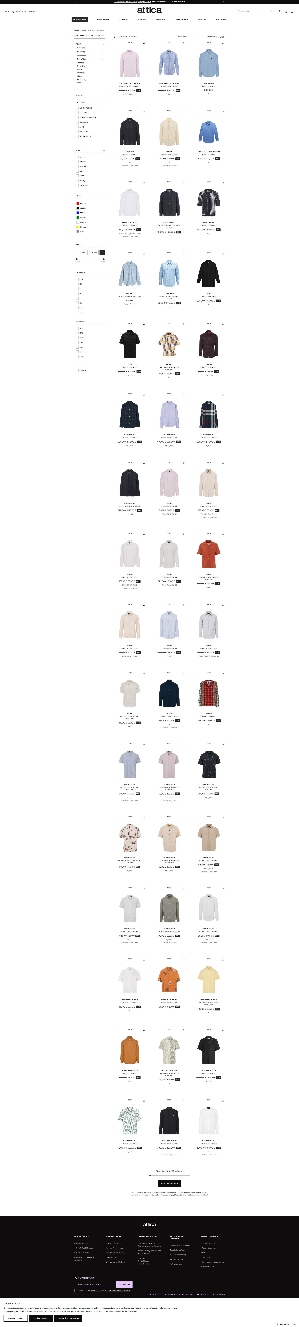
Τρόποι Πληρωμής (114, 1243)
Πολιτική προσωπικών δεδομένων (118, 1290)
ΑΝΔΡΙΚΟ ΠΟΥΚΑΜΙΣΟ (169, 86)
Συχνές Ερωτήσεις (178, 1250)
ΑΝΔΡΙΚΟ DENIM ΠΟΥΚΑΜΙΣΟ (130, 297)
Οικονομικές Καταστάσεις (212, 1262)
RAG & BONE (208, 223)
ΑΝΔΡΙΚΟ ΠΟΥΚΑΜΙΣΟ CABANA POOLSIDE (130, 862)
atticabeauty (186, 1294)
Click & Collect (112, 1257)
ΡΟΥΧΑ (92, 30)
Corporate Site (207, 1267)
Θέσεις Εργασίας (208, 1248)
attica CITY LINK (81, 1243)
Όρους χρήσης (96, 1290)
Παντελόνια (81, 59)
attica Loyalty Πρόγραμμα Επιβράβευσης (149, 1252)
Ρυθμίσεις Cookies (14, 1318)
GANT (169, 152)
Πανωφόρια (81, 48)
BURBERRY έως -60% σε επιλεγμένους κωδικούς (132, 2)
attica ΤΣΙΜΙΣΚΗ (81, 1253)
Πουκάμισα (81, 55)
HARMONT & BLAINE (169, 83)
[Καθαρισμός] (267, 11)
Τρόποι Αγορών (177, 1264)
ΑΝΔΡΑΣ (84, 30)
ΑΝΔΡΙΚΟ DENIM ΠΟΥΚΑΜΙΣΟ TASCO (169, 298)
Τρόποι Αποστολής (114, 1248)
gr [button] (6, 11)
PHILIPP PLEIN (208, 1070)
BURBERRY (129, 435)
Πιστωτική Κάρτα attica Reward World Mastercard (149, 1244)
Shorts (79, 83)
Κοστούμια (81, 73)
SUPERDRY (129, 785)
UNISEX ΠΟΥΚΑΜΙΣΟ (208, 297)
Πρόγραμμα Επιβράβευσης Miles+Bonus (144, 1261)
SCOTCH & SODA (129, 1000)
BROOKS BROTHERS (130, 83)
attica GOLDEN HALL (83, 1248)
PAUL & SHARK (129, 223)
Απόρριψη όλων (41, 1318)
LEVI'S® (129, 294)
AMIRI (209, 713)
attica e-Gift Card (117, 1262)
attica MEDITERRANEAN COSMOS (84, 1258)
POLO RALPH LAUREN (209, 152)
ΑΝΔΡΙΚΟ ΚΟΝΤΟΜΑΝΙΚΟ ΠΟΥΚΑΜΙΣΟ (169, 368)
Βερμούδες (81, 79)
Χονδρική (205, 1257)
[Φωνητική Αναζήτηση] (271, 11)
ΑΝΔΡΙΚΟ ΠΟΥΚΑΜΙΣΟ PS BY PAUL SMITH (169, 227)
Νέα (203, 1253)
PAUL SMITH (169, 223)
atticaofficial (174, 1294)
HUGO (169, 364)
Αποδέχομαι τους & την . (104, 1290)
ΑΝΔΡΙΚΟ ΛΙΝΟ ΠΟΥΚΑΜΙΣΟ (129, 86)
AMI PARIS (208, 83)
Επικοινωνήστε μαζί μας (180, 1245)
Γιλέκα (79, 76)
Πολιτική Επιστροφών (115, 1253)
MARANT (169, 294)
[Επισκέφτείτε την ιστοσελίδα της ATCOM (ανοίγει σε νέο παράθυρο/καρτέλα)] (285, 1324)
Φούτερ (80, 69)
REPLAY (130, 152)
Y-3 (209, 294)
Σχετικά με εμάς (208, 1243)
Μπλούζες (81, 52)
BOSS (169, 503)
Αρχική (76, 30)
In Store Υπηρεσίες (178, 1255)
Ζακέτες (80, 62)
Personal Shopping (178, 1259)
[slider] (77, 259)
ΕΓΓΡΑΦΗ (123, 1284)
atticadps (157, 1294)
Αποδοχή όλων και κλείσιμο (68, 1318)
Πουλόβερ (81, 66)
